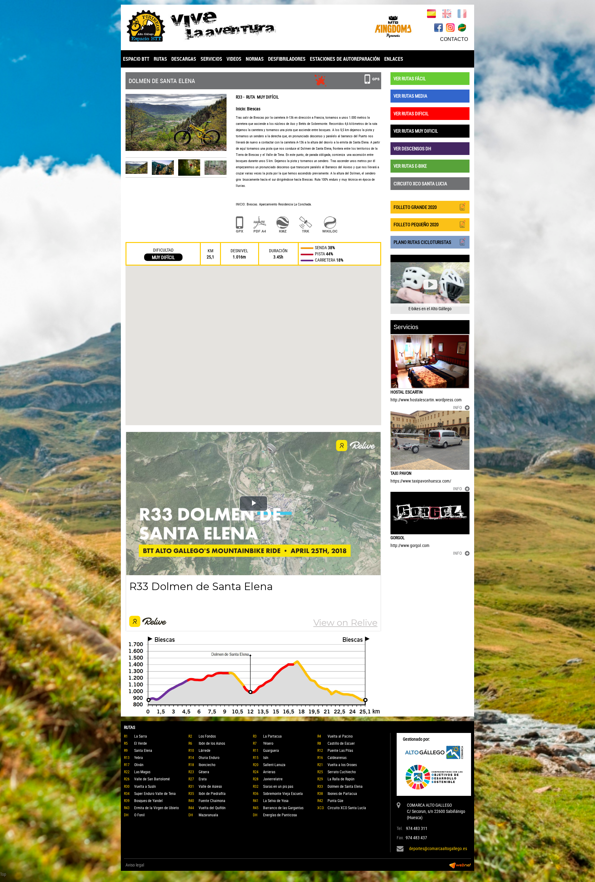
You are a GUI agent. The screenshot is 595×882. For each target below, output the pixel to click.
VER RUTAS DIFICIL (411, 113)
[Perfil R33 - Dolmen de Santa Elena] (253, 676)
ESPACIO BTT (136, 58)
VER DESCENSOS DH (412, 148)
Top (3, 874)
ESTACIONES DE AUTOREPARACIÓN (345, 58)
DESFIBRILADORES (287, 58)
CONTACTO (454, 39)
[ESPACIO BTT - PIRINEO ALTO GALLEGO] (209, 25)
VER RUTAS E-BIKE (410, 166)
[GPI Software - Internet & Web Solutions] (460, 865)
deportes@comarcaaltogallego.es (438, 848)
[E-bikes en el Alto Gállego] (429, 284)
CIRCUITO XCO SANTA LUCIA (420, 183)
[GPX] (239, 224)
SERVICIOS (211, 58)
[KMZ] (282, 224)
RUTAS (160, 58)
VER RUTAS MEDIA (410, 96)
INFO (457, 407)
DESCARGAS (183, 58)
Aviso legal (135, 865)
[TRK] (305, 224)
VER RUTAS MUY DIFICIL (416, 131)
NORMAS (255, 58)
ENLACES (393, 58)
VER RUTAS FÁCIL (410, 78)
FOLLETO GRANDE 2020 (415, 207)
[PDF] (259, 224)
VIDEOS (234, 58)
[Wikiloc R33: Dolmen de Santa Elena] (329, 224)
